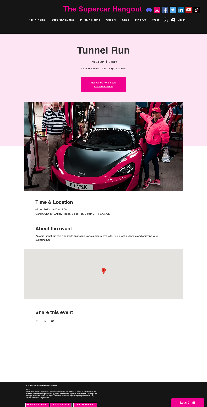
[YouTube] (188, 10)
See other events (103, 86)
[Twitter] (173, 10)
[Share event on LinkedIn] (52, 321)
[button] (156, 19)
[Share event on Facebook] (36, 321)
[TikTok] (196, 10)
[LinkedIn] (181, 10)
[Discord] (149, 10)
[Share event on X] (44, 321)
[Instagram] (157, 10)
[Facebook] (165, 10)
